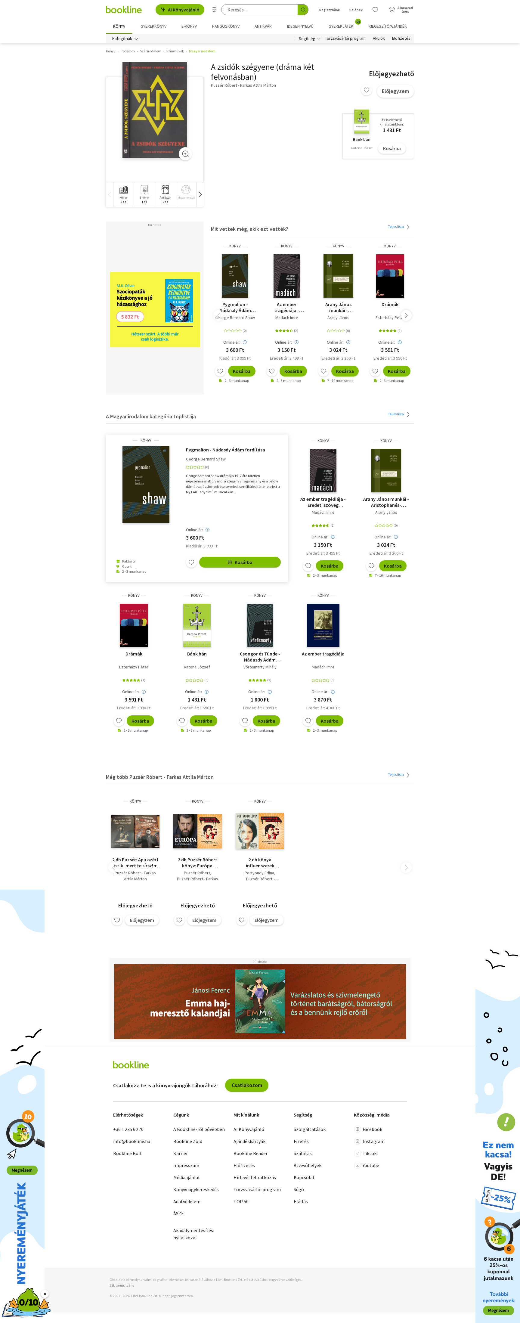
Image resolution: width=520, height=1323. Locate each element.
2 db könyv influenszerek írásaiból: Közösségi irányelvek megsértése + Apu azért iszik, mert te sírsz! (259, 863)
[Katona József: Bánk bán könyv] (197, 625)
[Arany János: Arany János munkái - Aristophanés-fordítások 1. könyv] (338, 276)
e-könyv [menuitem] (189, 26)
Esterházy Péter (390, 317)
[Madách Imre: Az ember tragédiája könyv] (287, 276)
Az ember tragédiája (323, 654)
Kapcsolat (304, 1177)
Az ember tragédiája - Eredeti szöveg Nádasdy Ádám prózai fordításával (286, 307)
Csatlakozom (247, 1085)
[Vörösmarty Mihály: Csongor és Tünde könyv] (260, 625)
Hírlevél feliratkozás (255, 1177)
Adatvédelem (186, 1201)
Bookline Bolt (127, 1153)
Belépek (356, 10)
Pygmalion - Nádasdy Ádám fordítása (235, 307)
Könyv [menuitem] (119, 26)
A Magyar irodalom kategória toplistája (151, 416)
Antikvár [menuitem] (263, 26)
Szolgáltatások (310, 1129)
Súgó (299, 1189)
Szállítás (303, 1153)
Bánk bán (197, 654)
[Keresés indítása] (303, 9)
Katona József (197, 667)
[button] (200, 194)
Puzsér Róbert (197, 872)
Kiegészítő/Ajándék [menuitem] (388, 26)
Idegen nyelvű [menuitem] (300, 26)
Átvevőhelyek (307, 1165)
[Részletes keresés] (214, 9)
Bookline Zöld (187, 1141)
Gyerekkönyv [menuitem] (153, 26)
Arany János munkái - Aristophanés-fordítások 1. (338, 307)
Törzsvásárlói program (345, 38)
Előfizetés (401, 38)
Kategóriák (122, 38)
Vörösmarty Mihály (260, 667)
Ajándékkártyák (249, 1141)
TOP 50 (241, 1201)
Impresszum (186, 1165)
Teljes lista (396, 226)
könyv (235, 246)
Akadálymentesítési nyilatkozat (193, 1234)
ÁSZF (178, 1213)
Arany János (338, 317)
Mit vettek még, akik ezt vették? (249, 228)
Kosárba (392, 148)
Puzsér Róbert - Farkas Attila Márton (135, 875)
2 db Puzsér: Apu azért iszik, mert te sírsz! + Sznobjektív (135, 863)
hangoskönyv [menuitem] (226, 26)
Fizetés (301, 1141)
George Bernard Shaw (235, 317)
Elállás (301, 1201)
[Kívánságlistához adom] (366, 90)
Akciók (379, 38)
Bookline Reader (251, 1153)
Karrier (180, 1153)
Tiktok (369, 1153)
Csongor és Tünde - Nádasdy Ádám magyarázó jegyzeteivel (260, 657)
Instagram (374, 1141)
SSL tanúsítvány (122, 1285)
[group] (123, 194)
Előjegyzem (395, 91)
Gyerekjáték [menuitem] (344, 24)
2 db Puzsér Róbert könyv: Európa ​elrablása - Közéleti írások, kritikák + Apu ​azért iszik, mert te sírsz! (197, 863)
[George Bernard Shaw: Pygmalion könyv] (235, 276)
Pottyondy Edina (259, 872)
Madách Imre (286, 317)
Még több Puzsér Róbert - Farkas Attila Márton (160, 776)
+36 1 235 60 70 (128, 1129)
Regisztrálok (329, 10)
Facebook (372, 1129)
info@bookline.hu (131, 1141)
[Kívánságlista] (375, 9)
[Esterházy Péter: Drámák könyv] (390, 276)
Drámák (390, 304)
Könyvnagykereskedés (196, 1189)
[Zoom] (185, 153)
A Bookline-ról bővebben (199, 1129)
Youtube (371, 1165)
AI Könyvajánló (184, 10)
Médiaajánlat (186, 1177)
